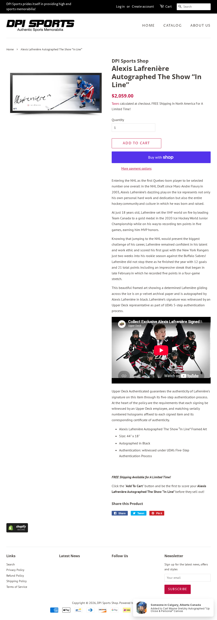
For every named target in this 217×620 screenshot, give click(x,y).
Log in (120, 7)
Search (10, 564)
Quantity (118, 120)
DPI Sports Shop (107, 603)
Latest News (69, 556)
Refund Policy (15, 575)
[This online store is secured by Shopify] (17, 531)
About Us (200, 25)
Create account (143, 7)
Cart (168, 7)
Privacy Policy (15, 570)
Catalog (172, 25)
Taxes (115, 104)
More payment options (136, 168)
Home (148, 25)
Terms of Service (16, 587)
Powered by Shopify (132, 603)
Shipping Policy (16, 581)
